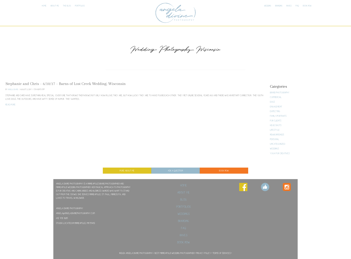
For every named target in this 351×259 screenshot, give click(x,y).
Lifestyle (275, 130)
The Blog (67, 6)
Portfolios (80, 6)
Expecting (275, 111)
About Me (54, 6)
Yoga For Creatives (280, 153)
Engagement (276, 106)
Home (44, 6)
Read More (10, 104)
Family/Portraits (278, 116)
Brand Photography (280, 92)
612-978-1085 (62, 218)
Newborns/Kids (277, 134)
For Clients (275, 120)
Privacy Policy (203, 253)
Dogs (272, 101)
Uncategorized (277, 144)
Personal (274, 139)
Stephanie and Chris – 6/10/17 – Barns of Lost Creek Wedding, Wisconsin (65, 83)
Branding (278, 6)
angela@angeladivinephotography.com (75, 213)
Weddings (274, 148)
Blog (183, 199)
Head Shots (275, 125)
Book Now (307, 6)
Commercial (276, 97)
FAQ (297, 6)
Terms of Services (222, 253)
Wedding (267, 6)
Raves (289, 6)
